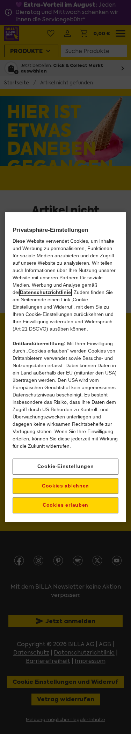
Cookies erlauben (65, 505)
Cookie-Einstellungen (65, 466)
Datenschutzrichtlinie (45, 292)
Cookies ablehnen (65, 486)
